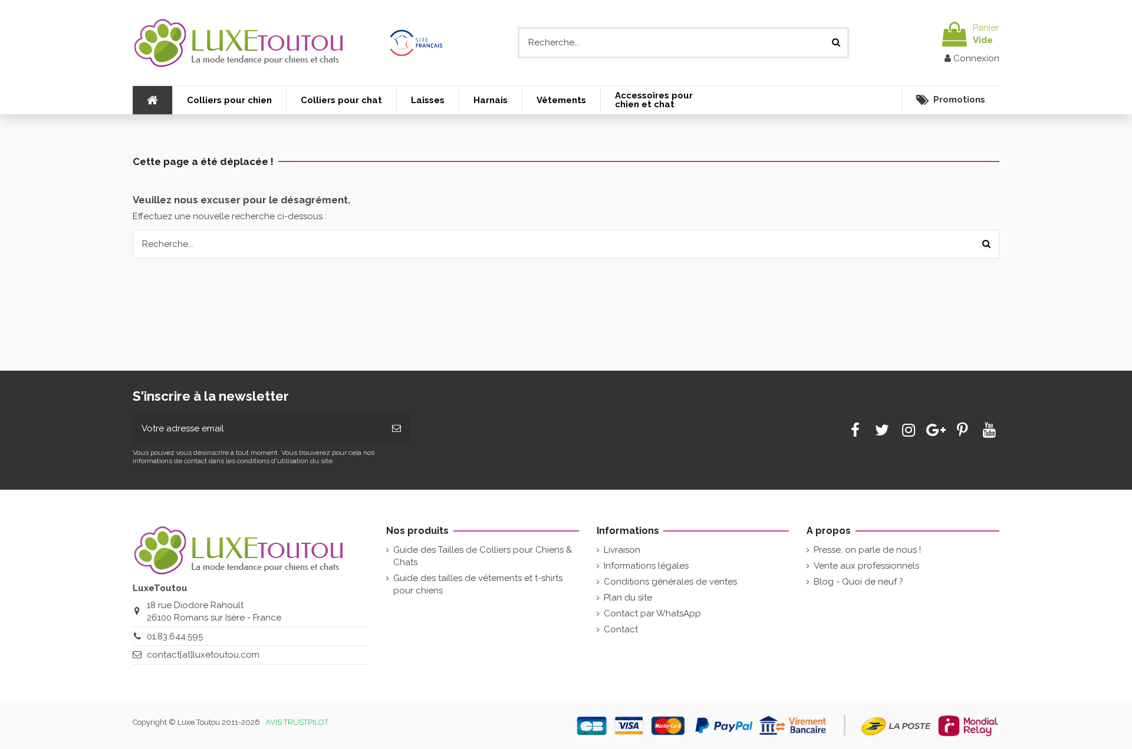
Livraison (622, 550)
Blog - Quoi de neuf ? (858, 581)
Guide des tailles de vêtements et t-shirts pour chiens (477, 584)
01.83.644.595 (175, 636)
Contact (621, 629)
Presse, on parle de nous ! (867, 550)
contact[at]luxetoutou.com (203, 654)
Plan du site (628, 597)
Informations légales (646, 565)
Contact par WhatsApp (652, 613)
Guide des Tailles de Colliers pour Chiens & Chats (482, 556)
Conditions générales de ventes (670, 581)
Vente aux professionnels (866, 565)
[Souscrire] (396, 428)
